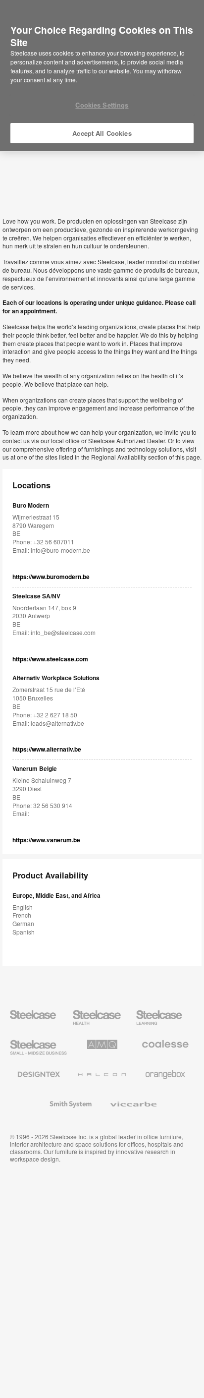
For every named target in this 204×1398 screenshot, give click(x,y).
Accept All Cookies (101, 133)
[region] (102, 76)
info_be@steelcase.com (63, 632)
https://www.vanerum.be (46, 840)
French (21, 915)
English (22, 907)
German (23, 923)
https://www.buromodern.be (51, 577)
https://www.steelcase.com (50, 659)
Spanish (23, 932)
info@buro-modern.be (60, 550)
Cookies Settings (101, 105)
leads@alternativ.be (57, 723)
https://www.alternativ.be (46, 749)
